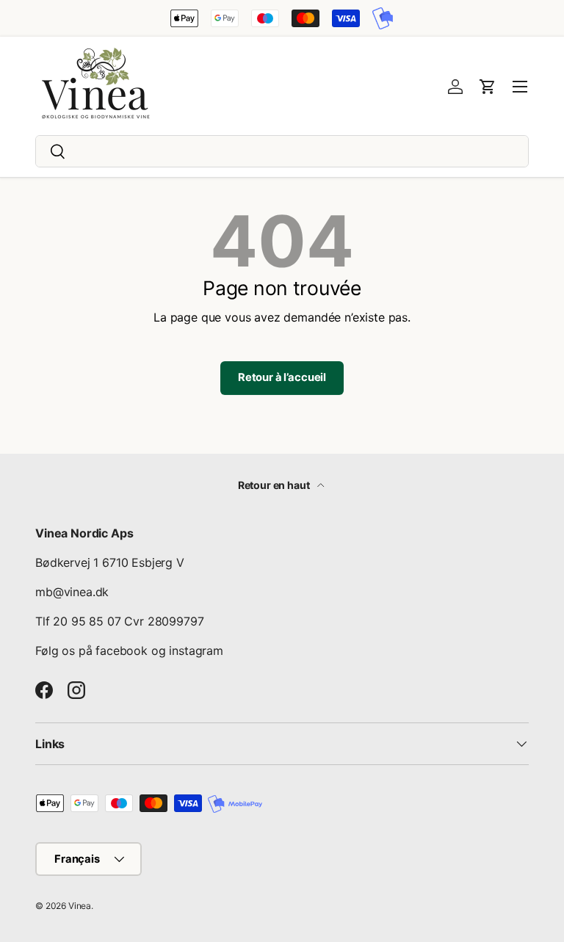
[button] (487, 86)
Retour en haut (275, 485)
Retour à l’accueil (282, 377)
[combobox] (282, 151)
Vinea (79, 905)
